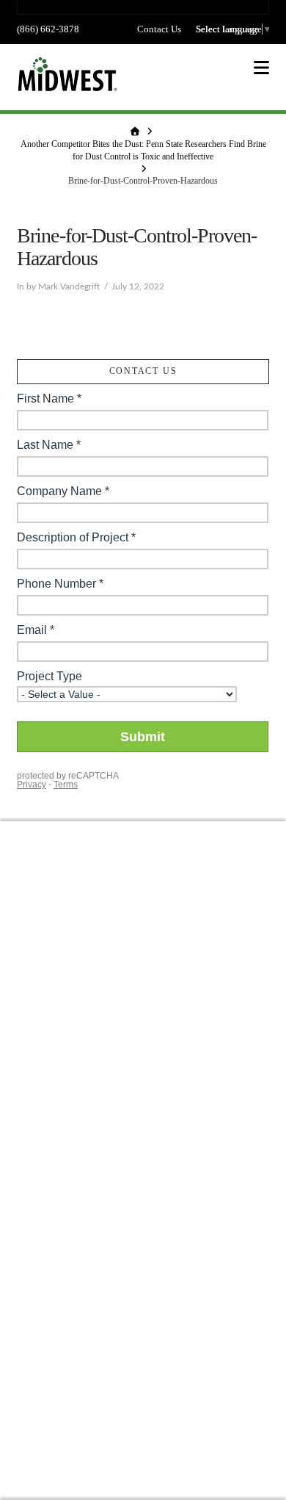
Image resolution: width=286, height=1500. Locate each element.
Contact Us (159, 29)
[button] (261, 68)
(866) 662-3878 (48, 29)
